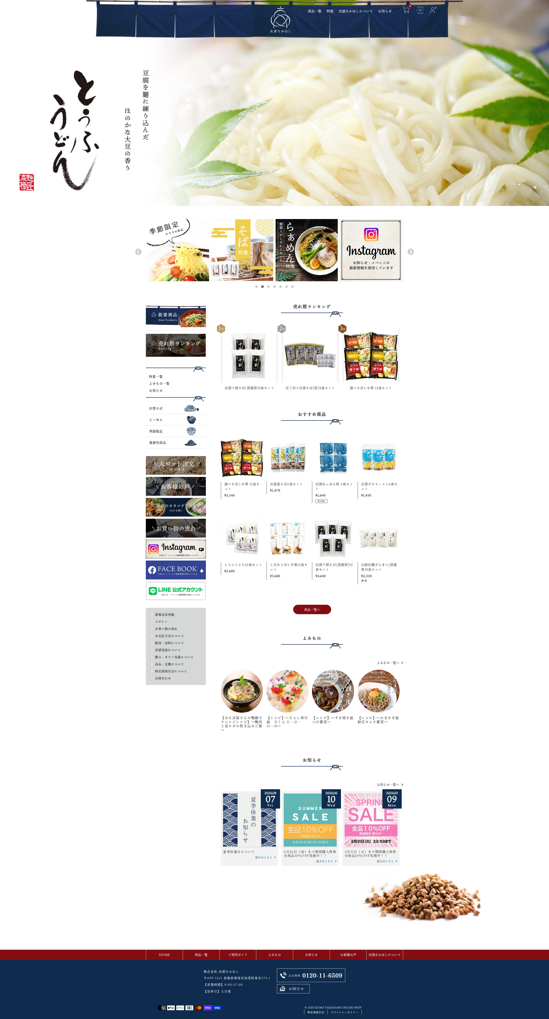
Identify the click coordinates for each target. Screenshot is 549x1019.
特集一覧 (156, 376)
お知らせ (156, 390)
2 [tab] (262, 286)
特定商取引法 (316, 1012)
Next (409, 251)
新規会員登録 (164, 614)
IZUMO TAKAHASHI (327, 1007)
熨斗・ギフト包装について (174, 657)
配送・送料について (169, 643)
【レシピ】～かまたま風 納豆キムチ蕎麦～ (380, 719)
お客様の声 (348, 954)
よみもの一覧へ (388, 662)
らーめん (156, 419)
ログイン (161, 621)
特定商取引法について (171, 671)
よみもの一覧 (159, 383)
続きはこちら (263, 857)
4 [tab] (274, 286)
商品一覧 (201, 954)
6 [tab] (286, 286)
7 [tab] (292, 286)
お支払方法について (169, 635)
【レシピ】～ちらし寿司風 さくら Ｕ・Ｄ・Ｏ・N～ (287, 722)
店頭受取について (168, 650)
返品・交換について (169, 664)
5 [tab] (280, 286)
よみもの (274, 954)
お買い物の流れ (166, 628)
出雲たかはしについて (385, 954)
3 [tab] (268, 286)
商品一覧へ (312, 609)
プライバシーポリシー (344, 1012)
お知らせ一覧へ (388, 784)
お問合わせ (163, 678)
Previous (137, 251)
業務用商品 (157, 442)
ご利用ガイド (237, 954)
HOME (164, 954)
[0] (406, 10)
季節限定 (156, 431)
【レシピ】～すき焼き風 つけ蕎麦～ (334, 719)
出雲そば (156, 408)
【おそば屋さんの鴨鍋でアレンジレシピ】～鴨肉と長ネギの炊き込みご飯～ (241, 724)
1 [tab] (256, 286)
